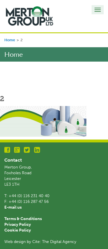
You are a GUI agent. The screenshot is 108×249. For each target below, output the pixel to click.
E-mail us (13, 207)
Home (9, 40)
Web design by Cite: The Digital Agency (40, 241)
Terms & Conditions (23, 218)
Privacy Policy (17, 224)
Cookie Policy (17, 230)
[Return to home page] (29, 15)
